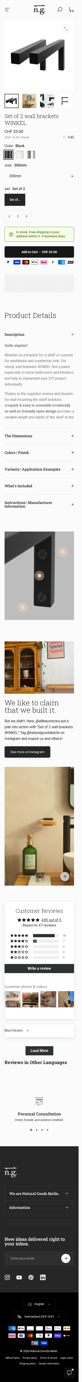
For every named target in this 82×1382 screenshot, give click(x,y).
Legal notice (66, 1357)
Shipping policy (28, 1363)
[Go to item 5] (47, 101)
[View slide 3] (42, 1130)
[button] (64, 876)
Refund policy (13, 1357)
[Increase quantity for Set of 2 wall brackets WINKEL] (26, 216)
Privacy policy (30, 1357)
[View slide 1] (31, 1130)
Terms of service (48, 1357)
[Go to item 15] (65, 101)
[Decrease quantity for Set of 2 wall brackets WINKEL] (9, 216)
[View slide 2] (36, 1130)
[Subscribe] (65, 1258)
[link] (39, 576)
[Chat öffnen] (69, 1372)
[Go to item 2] (29, 101)
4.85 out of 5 (51, 920)
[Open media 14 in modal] (65, 28)
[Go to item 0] (12, 101)
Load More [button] (39, 1050)
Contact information (48, 1363)
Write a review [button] (39, 968)
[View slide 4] (47, 1130)
